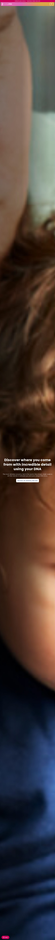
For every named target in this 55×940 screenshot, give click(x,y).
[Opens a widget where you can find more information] (5, 937)
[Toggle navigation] (51, 4)
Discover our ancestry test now (27, 480)
